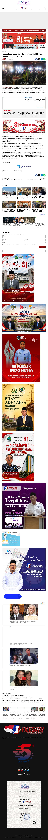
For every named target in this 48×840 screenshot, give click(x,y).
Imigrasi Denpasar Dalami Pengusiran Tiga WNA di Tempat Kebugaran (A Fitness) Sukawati (8, 210)
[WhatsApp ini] (44, 59)
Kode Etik (21, 837)
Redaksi (9, 837)
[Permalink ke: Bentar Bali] (3, 59)
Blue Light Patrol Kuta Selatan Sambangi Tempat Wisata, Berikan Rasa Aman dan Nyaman (37, 179)
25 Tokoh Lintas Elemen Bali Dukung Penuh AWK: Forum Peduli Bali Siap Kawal (23, 210)
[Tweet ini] (39, 59)
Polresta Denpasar (17, 170)
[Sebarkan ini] (36, 59)
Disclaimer (26, 837)
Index (6, 837)
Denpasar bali (5, 170)
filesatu (11, 170)
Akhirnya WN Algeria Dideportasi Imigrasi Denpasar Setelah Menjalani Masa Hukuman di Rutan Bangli (21, 701)
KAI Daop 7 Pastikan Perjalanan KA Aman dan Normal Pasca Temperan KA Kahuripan (9, 113)
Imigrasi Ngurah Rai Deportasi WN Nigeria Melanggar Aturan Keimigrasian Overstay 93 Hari (38, 210)
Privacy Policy (31, 837)
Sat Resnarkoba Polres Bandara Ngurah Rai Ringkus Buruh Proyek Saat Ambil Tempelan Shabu (12, 179)
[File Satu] (24, 8)
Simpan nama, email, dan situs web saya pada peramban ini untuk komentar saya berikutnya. (21, 244)
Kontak (18, 837)
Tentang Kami (13, 837)
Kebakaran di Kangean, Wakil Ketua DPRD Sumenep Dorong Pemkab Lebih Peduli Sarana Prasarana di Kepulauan (23, 700)
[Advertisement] (24, 20)
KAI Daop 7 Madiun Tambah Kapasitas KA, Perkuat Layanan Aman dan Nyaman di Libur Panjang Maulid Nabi (22, 698)
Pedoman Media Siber (39, 837)
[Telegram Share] (42, 59)
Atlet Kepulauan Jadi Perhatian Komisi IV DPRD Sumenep (13, 695)
